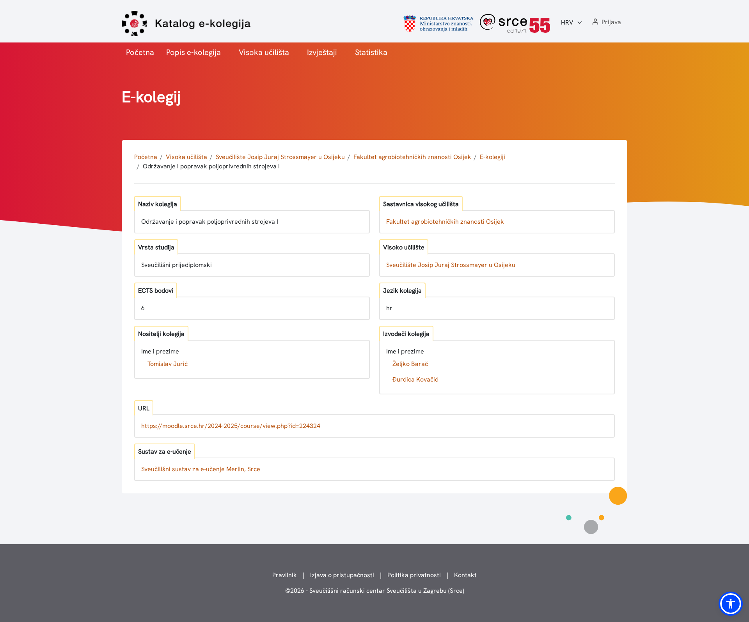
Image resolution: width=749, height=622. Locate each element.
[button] (605, 22)
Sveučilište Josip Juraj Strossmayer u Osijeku (280, 157)
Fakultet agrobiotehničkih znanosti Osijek (412, 157)
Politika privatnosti (414, 575)
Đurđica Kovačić (415, 379)
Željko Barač (410, 364)
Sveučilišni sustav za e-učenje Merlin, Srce (200, 469)
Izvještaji (322, 52)
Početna (140, 52)
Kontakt (465, 575)
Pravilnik (284, 575)
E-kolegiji (492, 157)
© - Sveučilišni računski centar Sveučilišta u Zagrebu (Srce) (374, 591)
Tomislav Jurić (167, 364)
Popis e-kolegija (193, 52)
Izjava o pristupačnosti (342, 575)
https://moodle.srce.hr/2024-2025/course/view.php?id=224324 (230, 426)
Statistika (371, 52)
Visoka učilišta (264, 52)
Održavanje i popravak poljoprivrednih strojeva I (211, 166)
